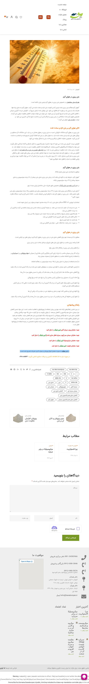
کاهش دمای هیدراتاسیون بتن (68, 395)
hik (58, 374)
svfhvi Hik (74, 382)
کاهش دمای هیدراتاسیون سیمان (68, 400)
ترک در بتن (71, 120)
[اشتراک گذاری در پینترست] (14, 369)
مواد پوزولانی (25, 253)
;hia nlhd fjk (73, 370)
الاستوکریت (70, 446)
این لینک (57, 330)
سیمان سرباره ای (72, 391)
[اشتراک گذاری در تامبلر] (21, 369)
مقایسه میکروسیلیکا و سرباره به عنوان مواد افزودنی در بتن (69, 645)
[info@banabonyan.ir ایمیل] (83, 596)
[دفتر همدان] (83, 579)
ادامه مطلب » (84, 616)
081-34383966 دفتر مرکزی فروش (63, 556)
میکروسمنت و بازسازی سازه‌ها (83, 625)
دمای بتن (51, 382)
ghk (65, 374)
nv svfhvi (74, 378)
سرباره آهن (74, 387)
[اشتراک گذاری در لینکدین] (24, 369)
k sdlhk (49, 374)
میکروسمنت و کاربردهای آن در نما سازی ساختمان (69, 628)
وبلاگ (64, 19)
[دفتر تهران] (83, 588)
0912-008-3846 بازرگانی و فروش (64, 563)
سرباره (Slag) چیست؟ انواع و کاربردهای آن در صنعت (80, 646)
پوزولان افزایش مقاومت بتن (31, 419)
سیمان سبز (51, 387)
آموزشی (77, 90)
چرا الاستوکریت (72, 449)
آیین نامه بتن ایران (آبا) (67, 185)
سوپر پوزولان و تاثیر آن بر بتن (56, 419)
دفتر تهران (73, 585)
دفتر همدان (73, 577)
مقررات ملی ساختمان (73, 102)
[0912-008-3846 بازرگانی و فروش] (83, 564)
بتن (59, 382)
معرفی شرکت (62, 14)
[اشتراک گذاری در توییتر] (27, 369)
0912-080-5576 (70, 571)
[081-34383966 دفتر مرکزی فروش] (83, 557)
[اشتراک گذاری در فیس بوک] (29, 369)
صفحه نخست (62, 4)
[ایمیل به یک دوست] (11, 369)
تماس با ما (63, 29)
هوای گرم (51, 400)
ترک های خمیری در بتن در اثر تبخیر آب (31, 150)
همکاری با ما (62, 24)
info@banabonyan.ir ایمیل (66, 595)
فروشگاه (64, 9)
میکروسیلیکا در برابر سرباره (46, 450)
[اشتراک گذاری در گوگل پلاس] (18, 369)
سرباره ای (15, 253)
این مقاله (65, 351)
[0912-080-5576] (83, 571)
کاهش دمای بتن (58, 391)
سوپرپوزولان (62, 387)
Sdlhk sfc (58, 378)
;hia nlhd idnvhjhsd (58, 370)
